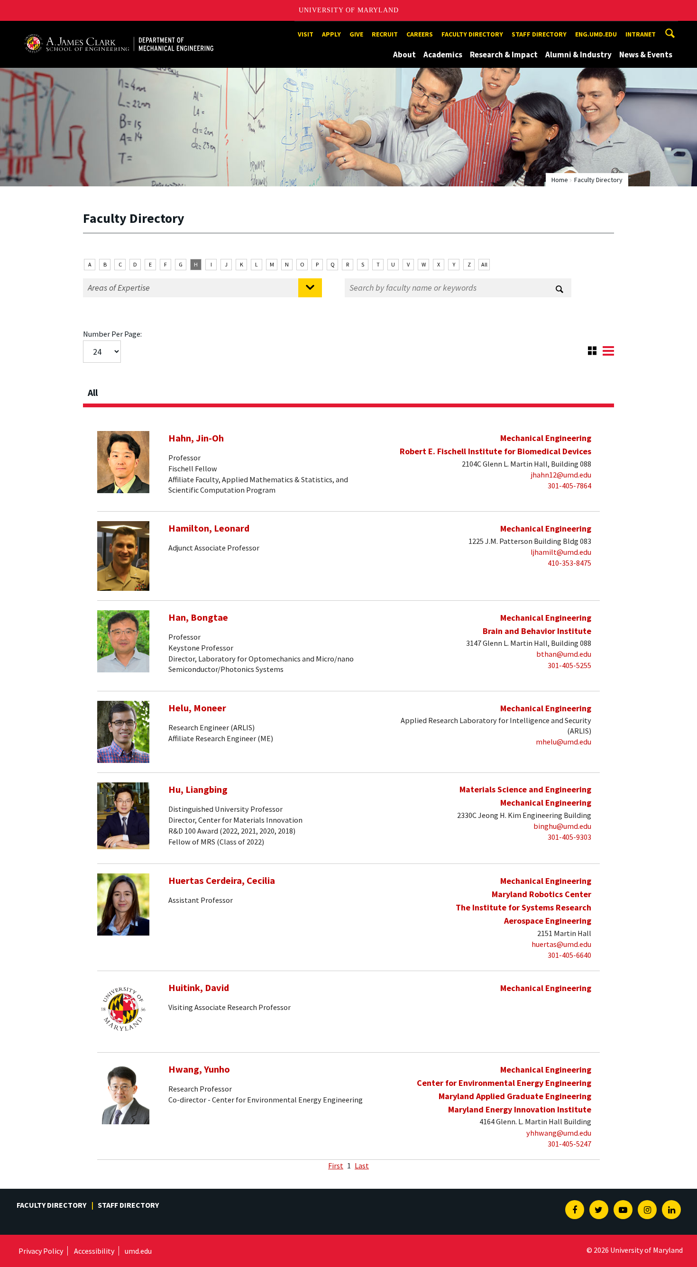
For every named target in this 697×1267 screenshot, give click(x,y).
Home (559, 179)
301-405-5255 (569, 665)
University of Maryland (349, 10)
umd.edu (138, 1251)
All (484, 264)
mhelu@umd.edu (563, 741)
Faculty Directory (472, 34)
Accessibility (94, 1251)
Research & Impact (504, 54)
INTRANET (640, 34)
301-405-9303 (569, 837)
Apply (331, 34)
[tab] (348, 389)
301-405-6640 (569, 955)
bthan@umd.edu (563, 654)
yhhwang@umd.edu (558, 1133)
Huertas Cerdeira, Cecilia (221, 880)
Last (362, 1165)
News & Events (645, 54)
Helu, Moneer (197, 708)
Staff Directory (539, 34)
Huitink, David (198, 988)
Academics (442, 54)
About (404, 54)
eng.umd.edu (596, 34)
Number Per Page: (112, 334)
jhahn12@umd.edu (561, 474)
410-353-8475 (569, 563)
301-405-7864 (569, 485)
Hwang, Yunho (199, 1069)
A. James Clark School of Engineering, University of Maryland (118, 29)
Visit (305, 34)
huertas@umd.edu (561, 944)
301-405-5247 (569, 1143)
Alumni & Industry (578, 54)
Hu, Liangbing (198, 789)
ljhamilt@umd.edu (561, 552)
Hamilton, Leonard (208, 528)
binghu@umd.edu (562, 826)
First (335, 1165)
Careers (419, 34)
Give (356, 34)
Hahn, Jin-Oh (196, 438)
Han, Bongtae (198, 617)
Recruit (385, 34)
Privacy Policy (40, 1251)
